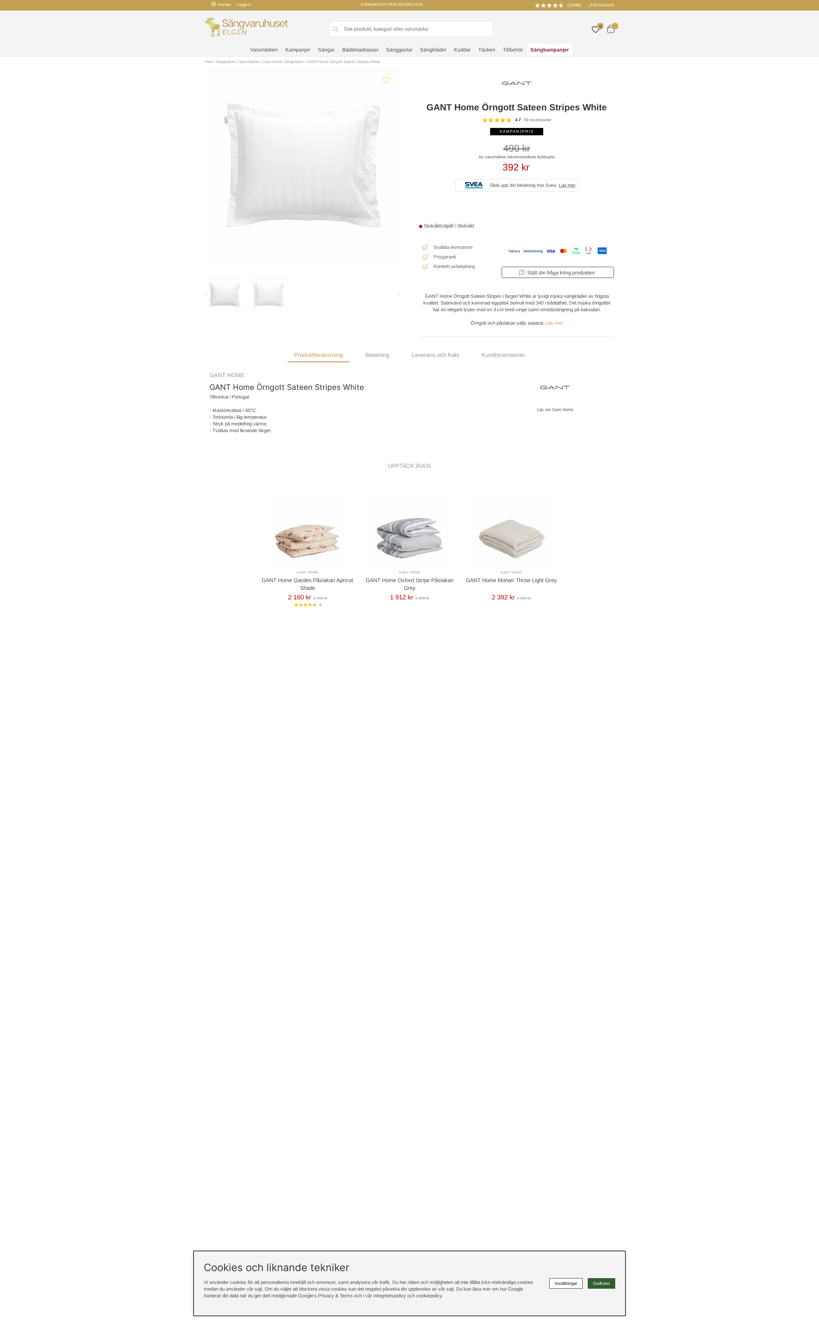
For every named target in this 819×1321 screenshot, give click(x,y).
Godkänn (601, 1283)
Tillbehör (513, 49)
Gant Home (227, 375)
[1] (302, 164)
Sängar (326, 49)
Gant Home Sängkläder (283, 61)
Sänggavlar (399, 49)
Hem (209, 61)
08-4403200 (603, 5)
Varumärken (264, 49)
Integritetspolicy (389, 1295)
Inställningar (566, 1283)
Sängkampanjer (549, 49)
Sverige (224, 4)
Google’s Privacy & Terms (325, 1295)
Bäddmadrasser (360, 49)
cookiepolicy (429, 1295)
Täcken (486, 49)
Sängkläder (433, 49)
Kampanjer (297, 49)
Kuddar (462, 49)
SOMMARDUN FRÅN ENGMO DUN (392, 4)
